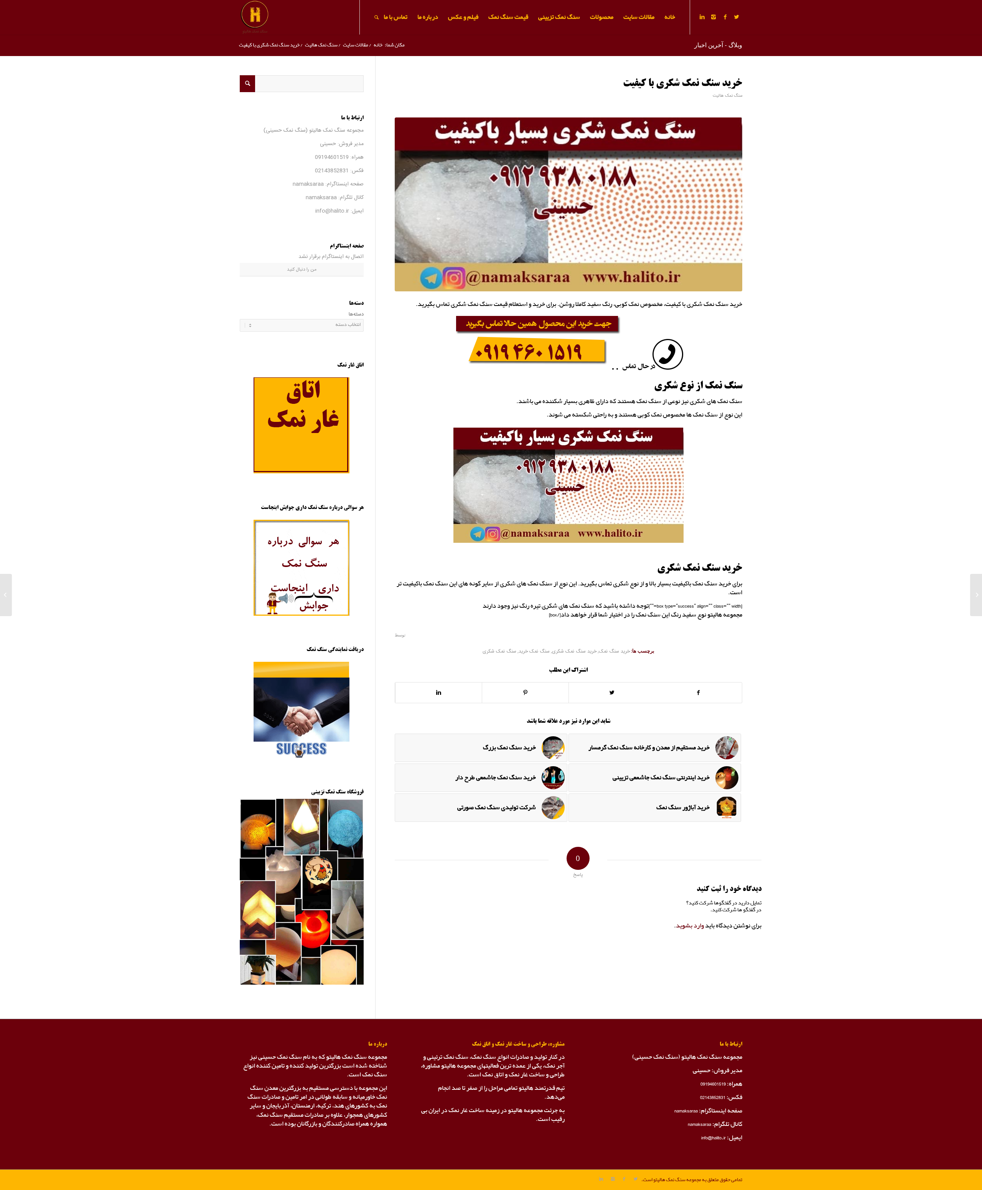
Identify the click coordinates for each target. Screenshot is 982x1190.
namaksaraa (308, 184)
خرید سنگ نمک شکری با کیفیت (682, 83)
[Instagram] (713, 17)
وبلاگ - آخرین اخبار (718, 45)
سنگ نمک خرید (534, 652)
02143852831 (332, 170)
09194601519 (332, 157)
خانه (378, 45)
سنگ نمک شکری (499, 652)
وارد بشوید (690, 926)
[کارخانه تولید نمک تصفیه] (976, 595)
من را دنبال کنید (301, 269)
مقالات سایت (355, 45)
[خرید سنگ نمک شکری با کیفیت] (568, 204)
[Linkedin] (702, 17)
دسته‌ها (356, 315)
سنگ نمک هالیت (321, 45)
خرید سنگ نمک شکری (574, 652)
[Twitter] (736, 17)
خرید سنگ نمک (614, 652)
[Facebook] (725, 17)
